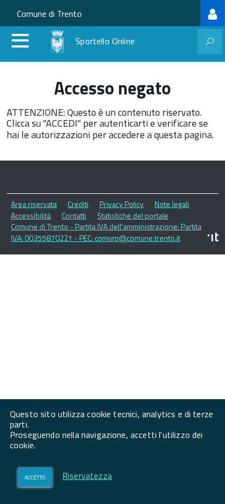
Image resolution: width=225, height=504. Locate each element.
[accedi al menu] (20, 40)
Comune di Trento (49, 13)
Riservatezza (87, 475)
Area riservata (34, 204)
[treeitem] (212, 13)
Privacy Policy (121, 204)
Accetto (35, 476)
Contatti (74, 215)
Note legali (172, 204)
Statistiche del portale (132, 215)
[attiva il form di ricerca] (209, 41)
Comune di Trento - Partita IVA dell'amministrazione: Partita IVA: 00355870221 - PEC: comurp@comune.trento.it (106, 232)
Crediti (78, 204)
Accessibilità (31, 215)
